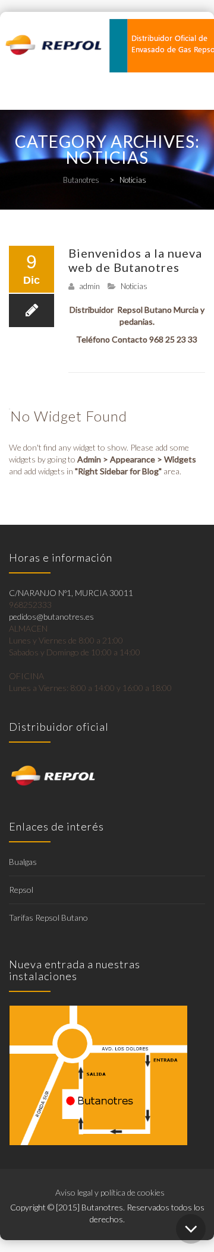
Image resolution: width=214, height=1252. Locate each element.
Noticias (134, 286)
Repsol (21, 890)
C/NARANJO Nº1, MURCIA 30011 (71, 593)
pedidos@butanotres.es (51, 616)
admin (89, 286)
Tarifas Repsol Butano (48, 917)
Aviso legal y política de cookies (110, 1192)
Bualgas (23, 862)
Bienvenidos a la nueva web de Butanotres (135, 260)
